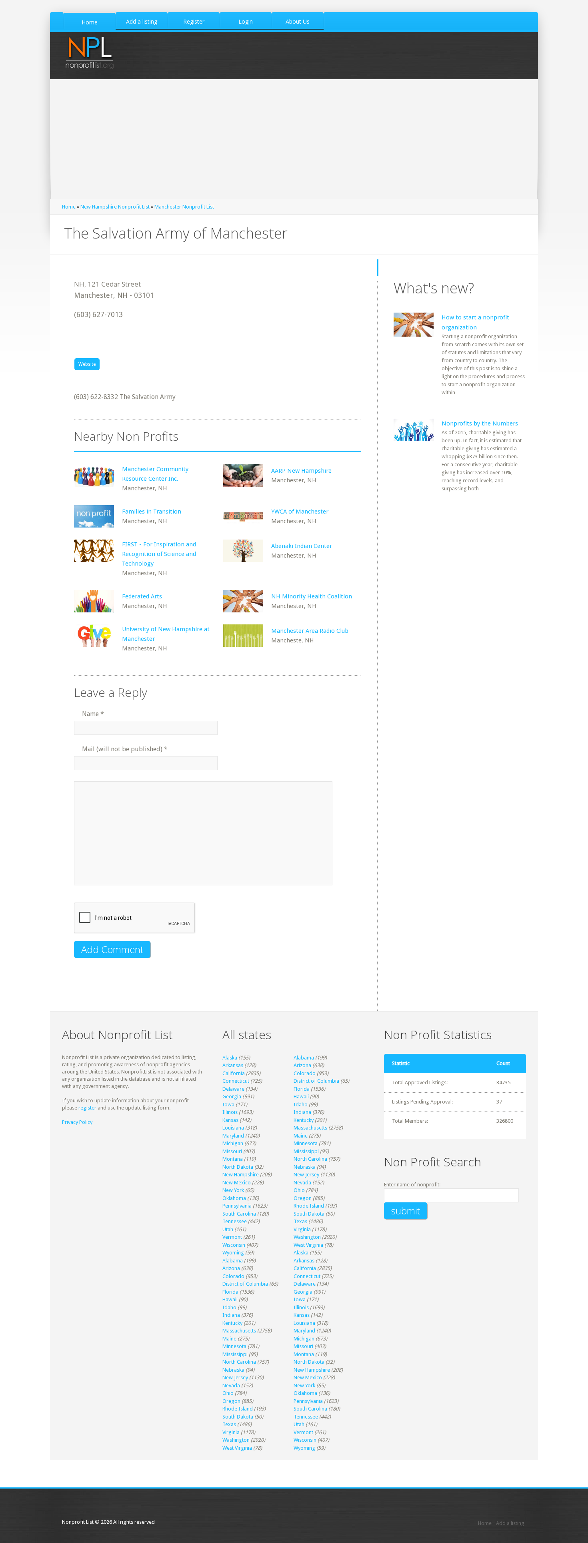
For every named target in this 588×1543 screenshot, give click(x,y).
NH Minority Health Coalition (311, 596)
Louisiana (233, 1128)
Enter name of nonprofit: (412, 1185)
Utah (227, 1229)
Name (93, 714)
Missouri (232, 1151)
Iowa (228, 1105)
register (87, 1108)
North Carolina (310, 1159)
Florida (302, 1089)
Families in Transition (151, 511)
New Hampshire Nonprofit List (115, 207)
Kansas (230, 1120)
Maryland (233, 1136)
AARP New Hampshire (301, 470)
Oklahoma (234, 1198)
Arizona (302, 1065)
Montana (232, 1159)
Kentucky (304, 1120)
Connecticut (235, 1081)
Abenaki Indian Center (301, 546)
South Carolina (239, 1214)
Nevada (302, 1183)
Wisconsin (233, 1245)
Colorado (305, 1073)
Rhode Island (309, 1206)
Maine (301, 1136)
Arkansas (232, 1065)
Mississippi (306, 1151)
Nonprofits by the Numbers (480, 423)
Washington (307, 1237)
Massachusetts (310, 1128)
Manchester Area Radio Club (309, 630)
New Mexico (236, 1183)
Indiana (302, 1112)
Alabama (304, 1058)
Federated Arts (142, 596)
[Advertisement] (294, 139)
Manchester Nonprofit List (184, 207)
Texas (300, 1221)
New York (233, 1190)
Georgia (231, 1097)
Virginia (302, 1229)
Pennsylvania (237, 1206)
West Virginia (308, 1245)
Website (87, 364)
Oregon (303, 1198)
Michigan (232, 1143)
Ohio (299, 1190)
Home (69, 207)
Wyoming (233, 1253)
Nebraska (305, 1167)
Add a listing (510, 1523)
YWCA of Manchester (299, 511)
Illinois (230, 1112)
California (233, 1073)
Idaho (301, 1105)
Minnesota (306, 1143)
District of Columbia (316, 1081)
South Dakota (309, 1214)
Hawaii (301, 1097)
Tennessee (234, 1221)
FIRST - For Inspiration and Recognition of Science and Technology (159, 554)
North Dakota (237, 1167)
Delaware (233, 1089)
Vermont (232, 1237)
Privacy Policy (77, 1122)
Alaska (229, 1058)
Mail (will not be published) (125, 749)
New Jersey (306, 1175)
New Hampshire (240, 1175)
